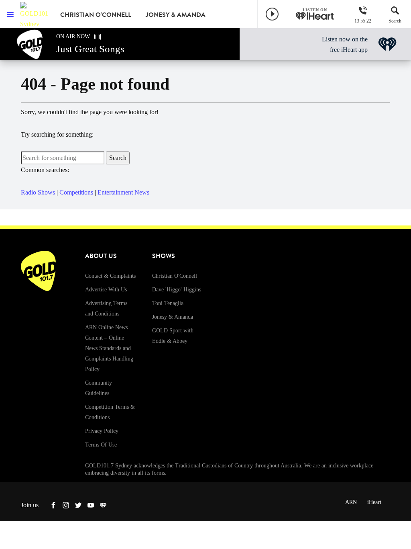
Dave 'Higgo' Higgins (176, 290)
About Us (101, 256)
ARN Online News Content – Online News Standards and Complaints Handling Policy (109, 348)
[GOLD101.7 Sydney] (34, 14)
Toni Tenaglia (167, 303)
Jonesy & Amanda (176, 15)
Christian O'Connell (174, 276)
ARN (351, 502)
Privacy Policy (101, 431)
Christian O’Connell (95, 15)
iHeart (374, 502)
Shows (163, 256)
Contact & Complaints (110, 276)
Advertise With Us (106, 290)
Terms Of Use (101, 445)
